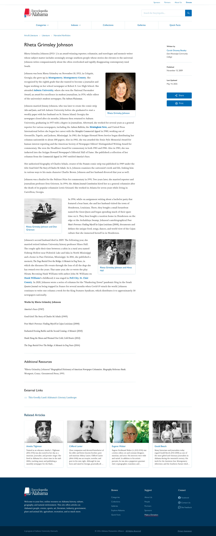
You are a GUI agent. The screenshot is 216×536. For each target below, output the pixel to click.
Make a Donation (151, 515)
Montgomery (55, 77)
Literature (46, 35)
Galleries (142, 25)
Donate (189, 2)
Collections (108, 25)
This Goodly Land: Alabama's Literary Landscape (52, 397)
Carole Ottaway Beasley (176, 50)
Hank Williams (32, 277)
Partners (167, 2)
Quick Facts (175, 25)
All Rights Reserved (133, 531)
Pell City (74, 277)
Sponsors (157, 2)
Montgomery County (75, 77)
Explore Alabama (118, 510)
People (147, 501)
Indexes (74, 25)
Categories (41, 25)
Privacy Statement (185, 531)
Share (181, 95)
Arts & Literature (31, 35)
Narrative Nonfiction (62, 35)
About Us (178, 2)
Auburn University (43, 90)
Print (181, 103)
